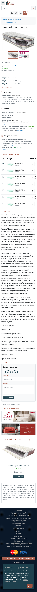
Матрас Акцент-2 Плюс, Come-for (18, 466)
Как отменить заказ (18, 528)
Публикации (18, 510)
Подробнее (5, 124)
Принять (30, 586)
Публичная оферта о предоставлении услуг (19, 544)
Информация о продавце (18, 521)
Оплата (18, 526)
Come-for (14, 66)
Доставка (18, 531)
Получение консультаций (18, 513)
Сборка (18, 533)
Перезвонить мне (7, 87)
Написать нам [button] (11, 558)
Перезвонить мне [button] (27, 558)
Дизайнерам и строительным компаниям (18, 518)
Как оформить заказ (18, 523)
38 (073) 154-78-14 (8, 83)
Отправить (10, 397)
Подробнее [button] (20, 476)
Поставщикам (18, 541)
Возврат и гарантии (19, 536)
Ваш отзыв (6, 383)
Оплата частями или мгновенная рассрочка (18, 546)
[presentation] (29, 440)
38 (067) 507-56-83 (8, 80)
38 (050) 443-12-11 (8, 78)
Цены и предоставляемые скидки (18, 516)
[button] (16, 13)
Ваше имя (6, 375)
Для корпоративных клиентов (18, 539)
